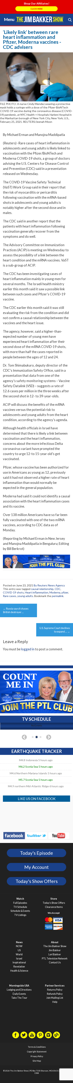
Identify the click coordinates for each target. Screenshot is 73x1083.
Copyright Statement (37, 1051)
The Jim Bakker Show (54, 946)
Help (54, 1001)
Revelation (19, 966)
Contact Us (55, 962)
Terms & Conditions (37, 1047)
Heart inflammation (36, 592)
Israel (19, 958)
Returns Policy (54, 989)
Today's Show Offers (37, 881)
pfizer (65, 592)
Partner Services (54, 985)
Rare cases (9, 596)
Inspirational (19, 962)
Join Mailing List (54, 997)
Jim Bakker (40, 19)
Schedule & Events (20, 910)
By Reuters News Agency (49, 585)
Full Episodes (20, 902)
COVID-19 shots (13, 592)
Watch (20, 898)
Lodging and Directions (19, 989)
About (54, 942)
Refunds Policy (54, 993)
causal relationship (42, 589)
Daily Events (19, 993)
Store (53, 898)
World (19, 954)
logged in (27, 649)
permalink (57, 596)
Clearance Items (54, 907)
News (19, 942)
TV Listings (20, 915)
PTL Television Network (55, 958)
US (19, 950)
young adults (25, 596)
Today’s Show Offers (54, 902)
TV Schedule (20, 907)
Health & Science (19, 970)
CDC (58, 589)
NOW (19, 946)
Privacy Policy (37, 1056)
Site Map (37, 1061)
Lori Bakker (54, 954)
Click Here (37, 8)
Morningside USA (19, 985)
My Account (36, 867)
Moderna (54, 592)
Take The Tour (19, 997)
